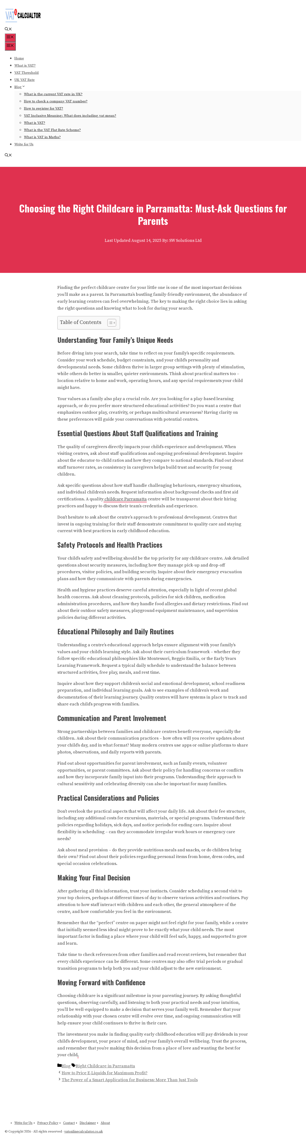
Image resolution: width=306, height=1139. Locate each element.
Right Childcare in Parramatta (105, 1066)
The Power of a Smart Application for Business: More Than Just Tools (130, 1080)
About (105, 1123)
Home (19, 58)
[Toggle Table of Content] (109, 323)
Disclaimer (88, 1123)
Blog (18, 87)
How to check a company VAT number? (55, 101)
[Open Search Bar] (8, 29)
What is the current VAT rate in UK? (53, 94)
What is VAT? (25, 65)
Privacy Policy (47, 1123)
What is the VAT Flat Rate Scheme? (52, 130)
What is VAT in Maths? (42, 137)
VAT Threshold (26, 72)
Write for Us (23, 144)
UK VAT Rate (24, 80)
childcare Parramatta (125, 499)
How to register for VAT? (43, 108)
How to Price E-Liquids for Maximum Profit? (105, 1073)
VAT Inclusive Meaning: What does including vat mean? (70, 115)
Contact (69, 1123)
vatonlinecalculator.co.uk (83, 1131)
